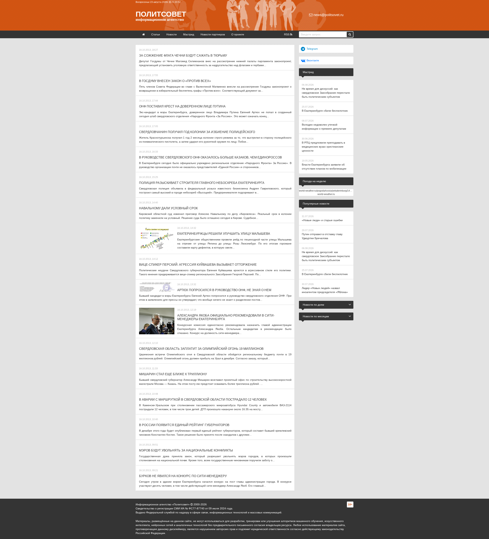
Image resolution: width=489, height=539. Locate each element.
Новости (171, 34)
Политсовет (161, 14)
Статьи (155, 34)
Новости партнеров (213, 34)
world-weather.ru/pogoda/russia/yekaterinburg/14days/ (327, 190)
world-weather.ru (326, 194)
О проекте (237, 34)
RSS (287, 34)
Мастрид (188, 34)
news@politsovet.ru (328, 15)
